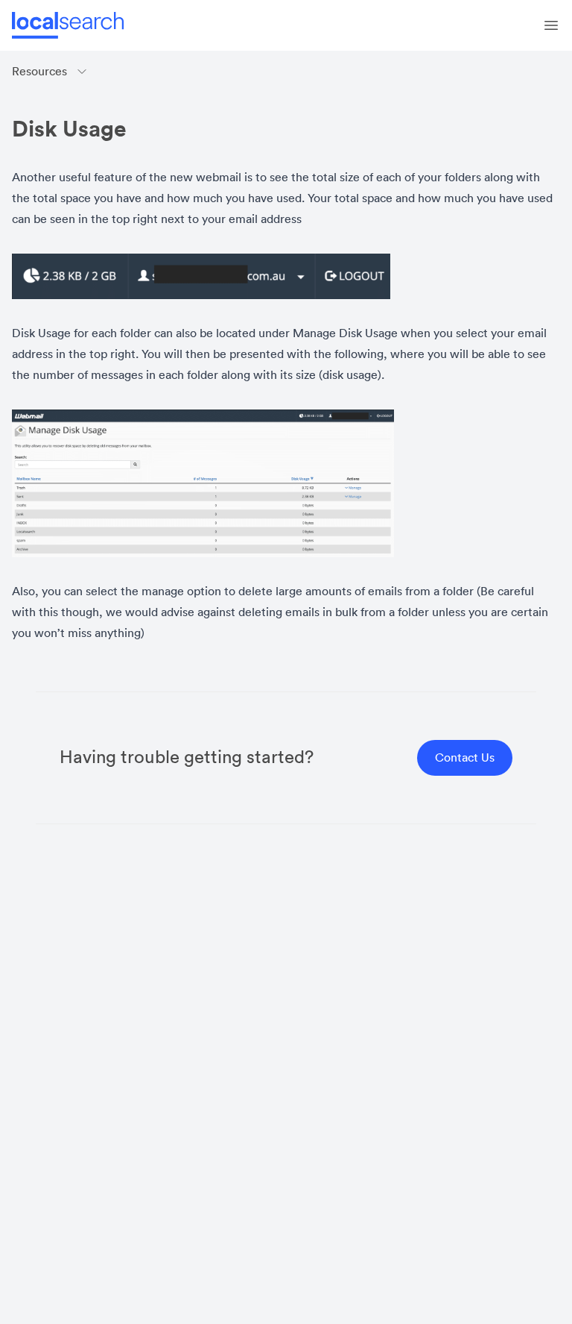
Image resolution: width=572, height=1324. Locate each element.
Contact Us (465, 758)
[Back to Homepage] (68, 25)
